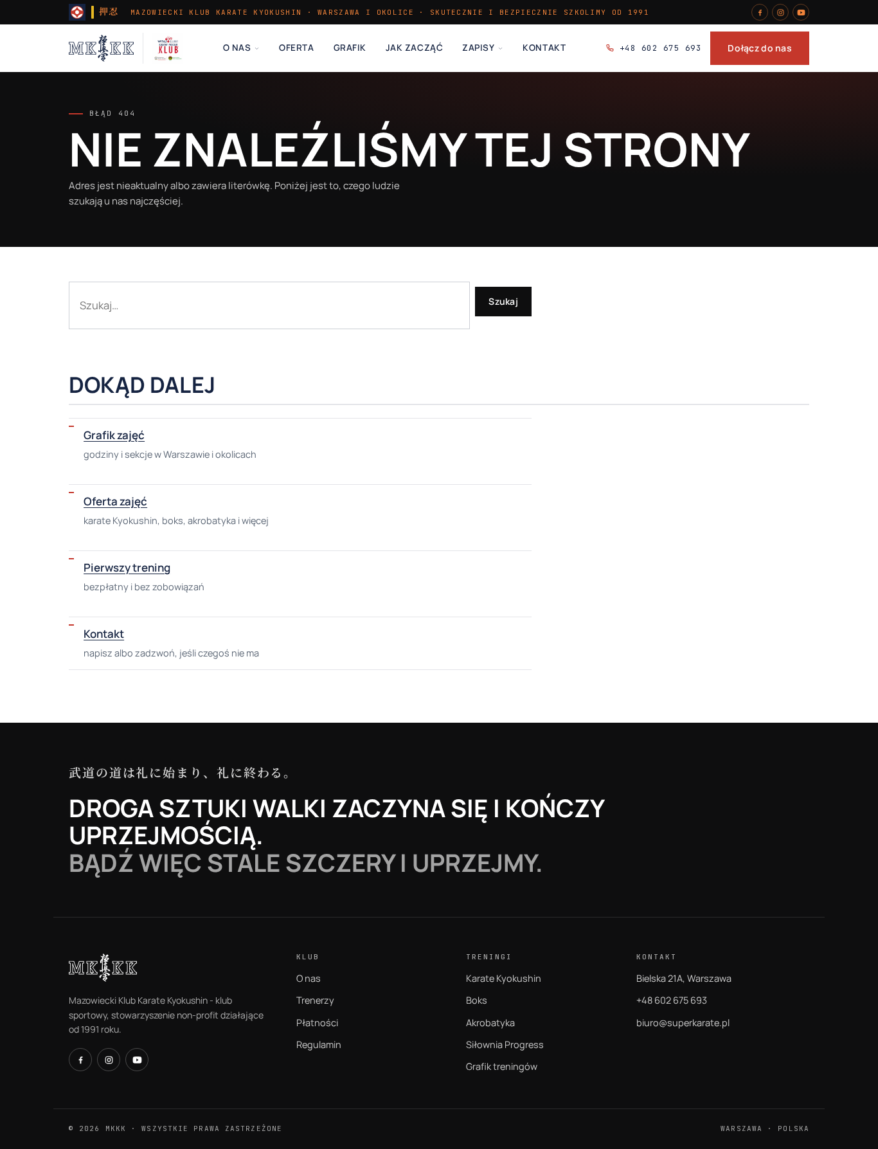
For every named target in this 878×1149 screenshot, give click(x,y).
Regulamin (318, 1044)
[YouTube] (801, 12)
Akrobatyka (490, 1023)
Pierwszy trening (127, 567)
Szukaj (503, 301)
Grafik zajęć (114, 435)
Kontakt (104, 633)
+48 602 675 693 (661, 47)
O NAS (237, 47)
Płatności (317, 1023)
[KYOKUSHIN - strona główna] (101, 48)
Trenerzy (315, 1000)
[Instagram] (780, 12)
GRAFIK (350, 47)
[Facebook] (759, 12)
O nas (308, 978)
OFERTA (296, 47)
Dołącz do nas (760, 48)
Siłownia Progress (505, 1044)
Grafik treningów (501, 1066)
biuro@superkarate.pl (683, 1023)
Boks (476, 1000)
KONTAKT (544, 47)
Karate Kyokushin (503, 978)
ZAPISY (478, 47)
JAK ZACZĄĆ (414, 47)
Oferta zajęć (115, 501)
